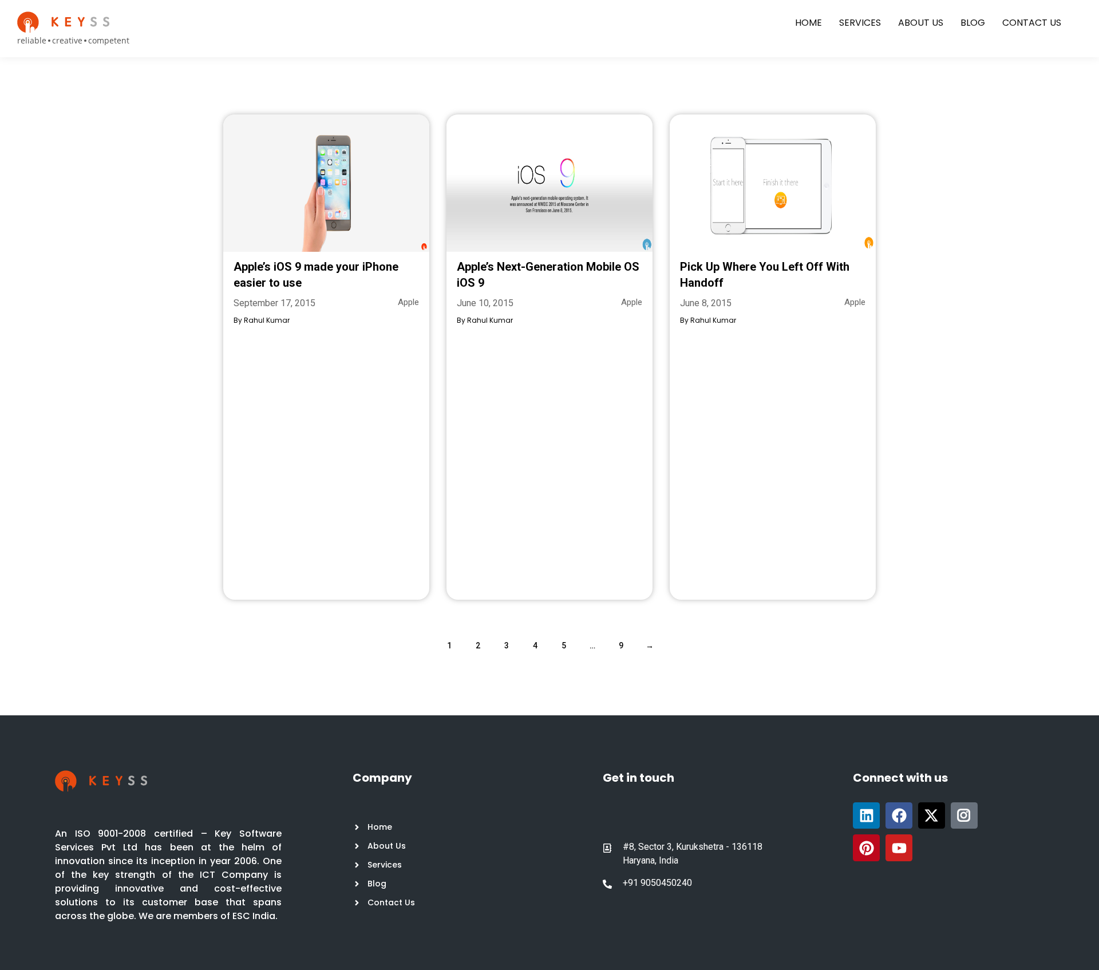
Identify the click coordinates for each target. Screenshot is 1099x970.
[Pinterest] (866, 847)
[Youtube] (898, 847)
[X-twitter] (931, 815)
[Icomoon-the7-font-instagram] (964, 815)
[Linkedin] (866, 815)
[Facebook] (898, 815)
